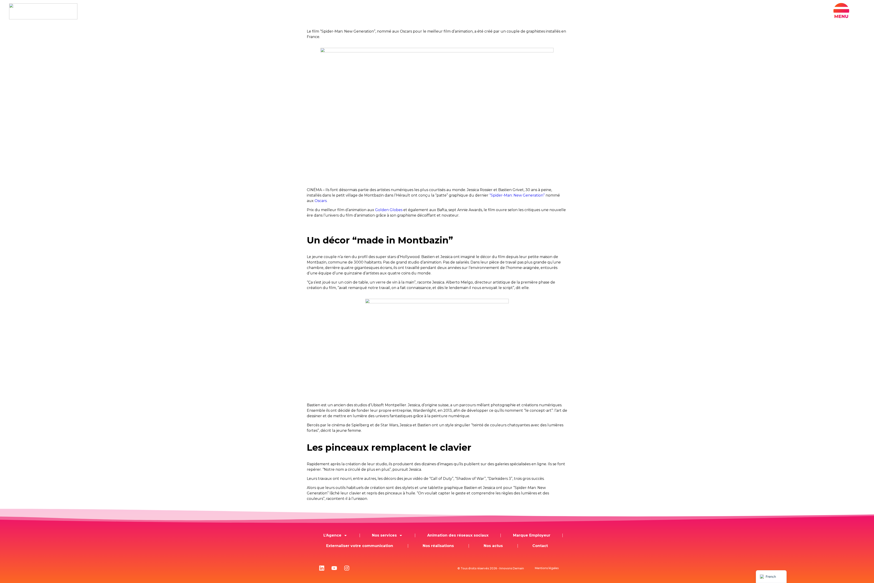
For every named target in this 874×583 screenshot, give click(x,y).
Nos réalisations (438, 546)
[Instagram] (346, 568)
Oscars (321, 201)
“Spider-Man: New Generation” (517, 195)
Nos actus (493, 546)
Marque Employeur (531, 535)
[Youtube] (334, 568)
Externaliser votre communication (359, 546)
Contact (540, 546)
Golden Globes (388, 210)
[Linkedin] (321, 568)
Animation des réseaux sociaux (457, 535)
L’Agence (332, 535)
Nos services (384, 535)
